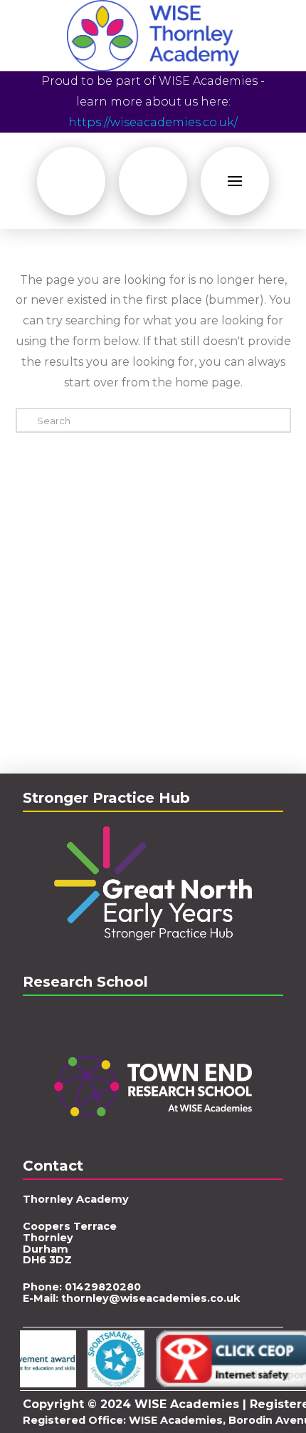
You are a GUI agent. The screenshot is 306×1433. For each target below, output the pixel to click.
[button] (71, 181)
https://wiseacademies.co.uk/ (153, 122)
